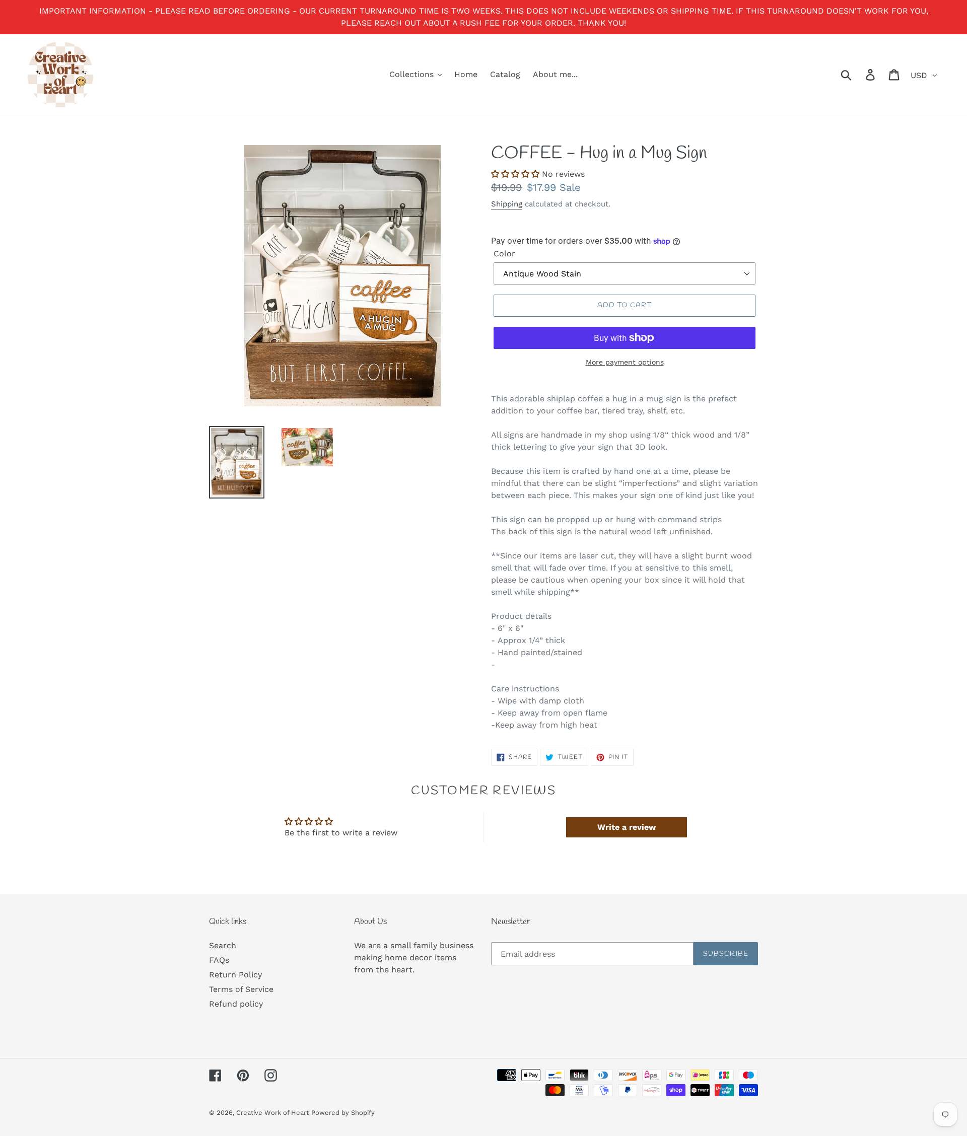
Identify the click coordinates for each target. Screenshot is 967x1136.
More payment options (625, 362)
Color (504, 253)
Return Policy (235, 974)
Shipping (506, 203)
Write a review (626, 827)
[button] (515, 174)
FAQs (219, 960)
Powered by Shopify (343, 1112)
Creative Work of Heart (272, 1112)
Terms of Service (241, 989)
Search (222, 945)
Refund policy (236, 1004)
